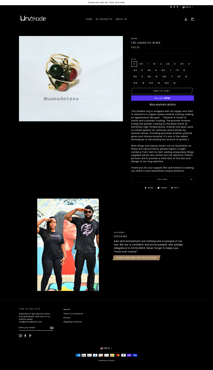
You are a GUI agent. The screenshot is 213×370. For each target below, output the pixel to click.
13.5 (151, 83)
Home (89, 19)
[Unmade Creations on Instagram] (20, 335)
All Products (104, 19)
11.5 (178, 76)
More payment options (163, 104)
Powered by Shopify (106, 360)
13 (143, 83)
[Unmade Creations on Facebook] (25, 335)
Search (66, 309)
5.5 (149, 70)
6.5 (163, 70)
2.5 (167, 63)
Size (133, 59)
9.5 (149, 76)
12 (186, 76)
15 (174, 83)
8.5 (135, 76)
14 (159, 83)
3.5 (182, 63)
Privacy (67, 317)
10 (157, 76)
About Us (121, 19)
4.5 (135, 70)
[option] (106, 2)
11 (172, 76)
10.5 (164, 76)
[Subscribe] (51, 327)
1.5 (154, 63)
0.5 (141, 63)
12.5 (135, 83)
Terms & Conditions (73, 313)
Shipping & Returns (72, 322)
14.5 (167, 83)
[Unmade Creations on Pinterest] (30, 335)
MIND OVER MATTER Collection (136, 258)
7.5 (177, 70)
